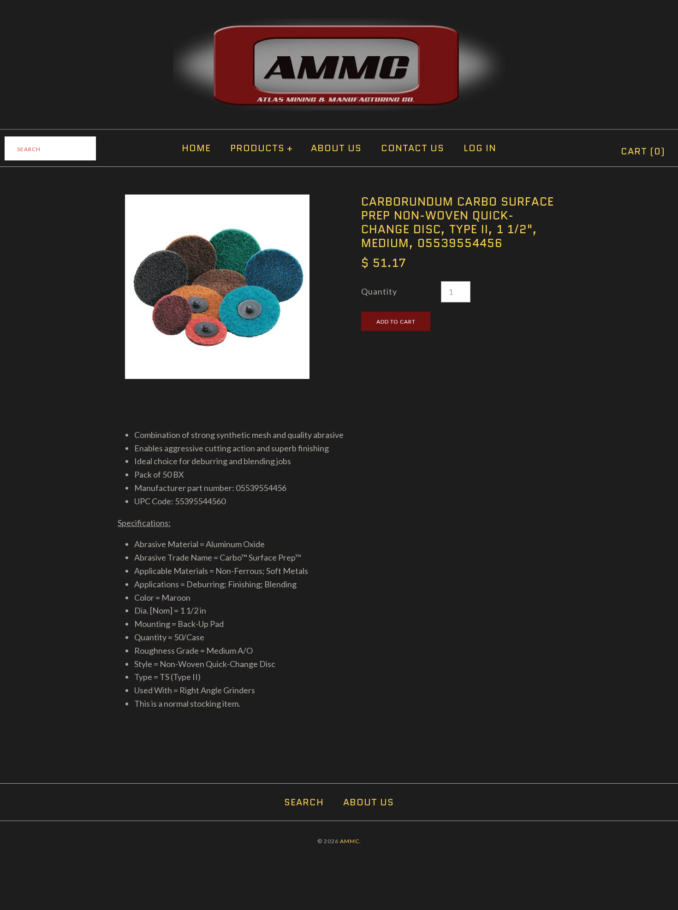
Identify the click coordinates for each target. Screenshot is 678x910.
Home (196, 148)
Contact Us (412, 148)
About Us (336, 148)
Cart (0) (643, 151)
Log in (480, 148)
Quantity (379, 291)
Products (261, 148)
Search (304, 802)
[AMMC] (339, 25)
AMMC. (350, 841)
